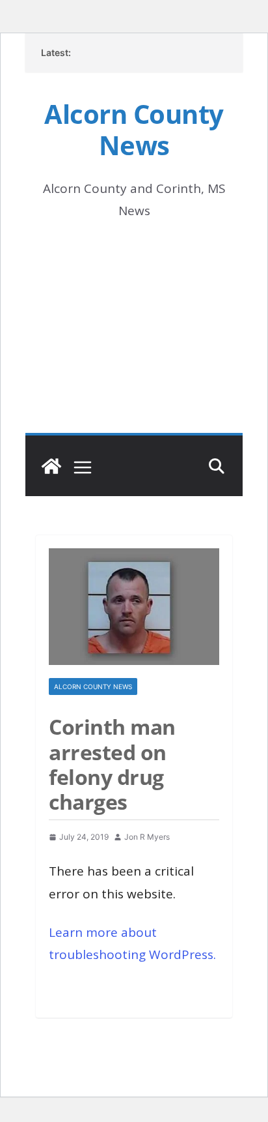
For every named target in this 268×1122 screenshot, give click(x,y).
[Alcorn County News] (51, 466)
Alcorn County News (134, 129)
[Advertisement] (134, 344)
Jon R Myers (147, 837)
